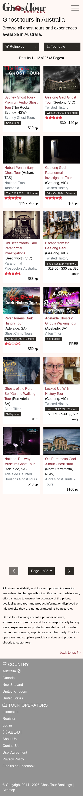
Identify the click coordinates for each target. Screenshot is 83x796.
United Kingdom (15, 691)
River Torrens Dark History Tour (18, 320)
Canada (9, 678)
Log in (7, 725)
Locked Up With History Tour (57, 391)
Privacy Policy (13, 759)
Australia (9, 671)
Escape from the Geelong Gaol (57, 245)
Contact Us (11, 745)
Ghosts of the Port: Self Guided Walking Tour (19, 394)
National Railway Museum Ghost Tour (19, 461)
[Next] (69, 571)
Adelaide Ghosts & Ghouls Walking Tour (60, 320)
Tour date (57, 46)
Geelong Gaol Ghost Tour (60, 100)
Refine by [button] (16, 46)
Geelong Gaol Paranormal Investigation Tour (58, 173)
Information (11, 712)
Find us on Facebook (18, 766)
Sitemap (9, 790)
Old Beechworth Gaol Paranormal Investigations (20, 248)
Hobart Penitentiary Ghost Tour (19, 170)
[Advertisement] (41, 529)
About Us (10, 739)
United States (13, 698)
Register (9, 718)
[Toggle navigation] (75, 8)
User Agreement (15, 752)
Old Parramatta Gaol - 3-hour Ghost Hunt (61, 461)
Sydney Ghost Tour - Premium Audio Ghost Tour (20, 102)
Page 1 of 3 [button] (40, 571)
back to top (68, 652)
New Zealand (13, 684)
